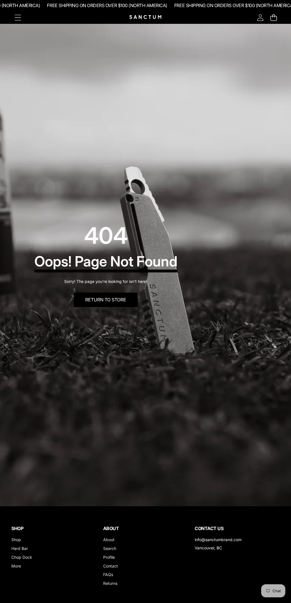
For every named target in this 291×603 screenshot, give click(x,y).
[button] (273, 17)
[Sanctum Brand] (145, 17)
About (109, 539)
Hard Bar (19, 548)
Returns (110, 583)
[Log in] (260, 17)
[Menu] (17, 17)
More (16, 566)
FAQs (108, 574)
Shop (16, 539)
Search (109, 548)
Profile (109, 557)
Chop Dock (21, 557)
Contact (110, 566)
